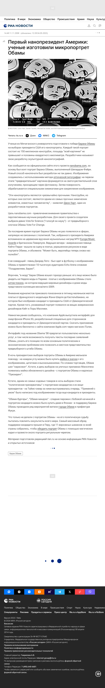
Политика (8, 607)
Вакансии (8, 624)
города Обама (66, 406)
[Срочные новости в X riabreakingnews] (80, 592)
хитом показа (16, 282)
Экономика (33, 607)
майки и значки (69, 359)
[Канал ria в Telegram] (60, 592)
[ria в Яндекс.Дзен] (19, 592)
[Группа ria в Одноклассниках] (39, 592)
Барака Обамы (86, 143)
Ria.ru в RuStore (96, 612)
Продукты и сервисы (41, 612)
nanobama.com (78, 165)
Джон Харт (70, 202)
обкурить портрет (47, 428)
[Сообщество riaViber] (90, 592)
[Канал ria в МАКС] (9, 592)
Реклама (24, 612)
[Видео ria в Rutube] (49, 592)
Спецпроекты (10, 612)
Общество (20, 607)
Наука (78, 607)
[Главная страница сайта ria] (17, 26)
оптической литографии (67, 177)
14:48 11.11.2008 (11, 33)
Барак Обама (15, 453)
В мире (44, 607)
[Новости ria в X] (70, 592)
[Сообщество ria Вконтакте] (29, 592)
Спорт (69, 607)
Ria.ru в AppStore (77, 612)
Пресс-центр (60, 612)
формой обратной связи (15, 672)
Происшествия (57, 607)
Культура (87, 607)
